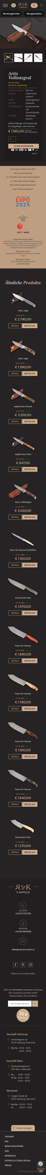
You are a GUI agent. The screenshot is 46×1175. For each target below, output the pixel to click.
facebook (15, 964)
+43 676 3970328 (23, 912)
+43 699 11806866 (23, 930)
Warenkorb (42, 5)
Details (15, 325)
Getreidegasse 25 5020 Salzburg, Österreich (23, 1041)
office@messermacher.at (23, 949)
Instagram (30, 964)
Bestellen (29, 325)
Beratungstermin (14, 1146)
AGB (7, 1151)
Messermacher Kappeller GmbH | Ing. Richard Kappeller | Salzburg (23, 5)
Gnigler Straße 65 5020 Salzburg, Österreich (23, 1097)
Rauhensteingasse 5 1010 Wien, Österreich (21, 1068)
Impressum (10, 1155)
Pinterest (23, 964)
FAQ (6, 1141)
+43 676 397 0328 (23, 263)
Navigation (5, 5)
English (13, 5)
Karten (20, 1128)
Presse (8, 1165)
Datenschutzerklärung (17, 1160)
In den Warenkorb (23, 146)
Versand (9, 1136)
